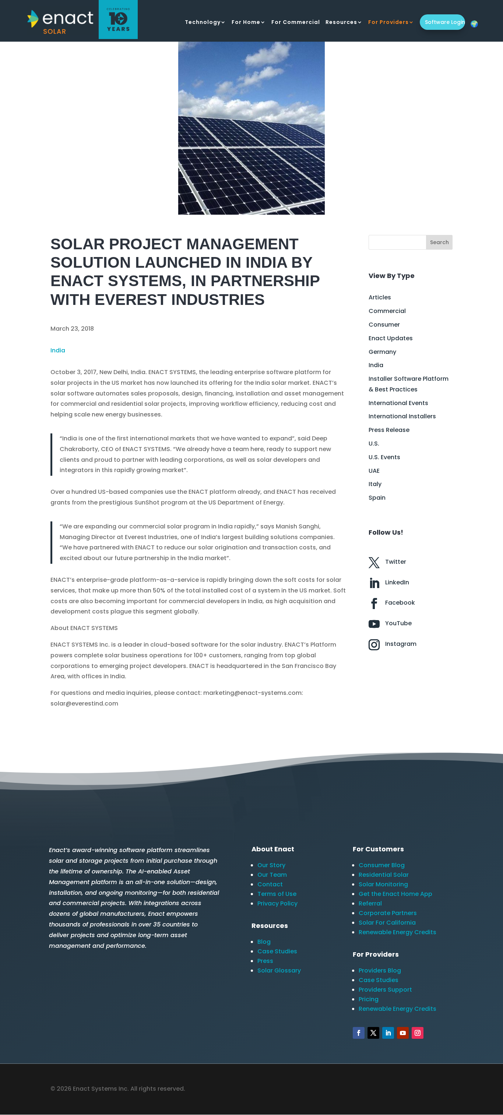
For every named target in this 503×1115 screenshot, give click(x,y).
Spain (377, 497)
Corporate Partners (388, 913)
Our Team (272, 874)
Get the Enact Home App (395, 894)
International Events (398, 403)
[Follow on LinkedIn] (388, 1033)
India (57, 350)
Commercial (387, 311)
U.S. (374, 443)
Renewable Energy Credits (397, 932)
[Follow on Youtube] (403, 1033)
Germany (382, 352)
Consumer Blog (382, 865)
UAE (374, 471)
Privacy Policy (277, 903)
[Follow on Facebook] (359, 1033)
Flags (474, 24)
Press (265, 961)
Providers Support (385, 989)
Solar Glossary (279, 970)
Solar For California (387, 922)
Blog (264, 942)
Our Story (271, 865)
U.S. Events (384, 457)
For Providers (388, 23)
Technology (203, 23)
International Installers (402, 416)
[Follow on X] (373, 1033)
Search (439, 242)
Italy (375, 484)
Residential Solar (384, 874)
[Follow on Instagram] (417, 1033)
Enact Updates (391, 338)
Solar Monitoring (383, 884)
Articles (380, 297)
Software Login (445, 22)
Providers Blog (380, 970)
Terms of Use (276, 894)
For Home (246, 23)
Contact (270, 884)
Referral (370, 903)
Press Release (389, 430)
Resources (341, 23)
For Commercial (295, 23)
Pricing (369, 999)
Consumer (384, 324)
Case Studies (277, 951)
